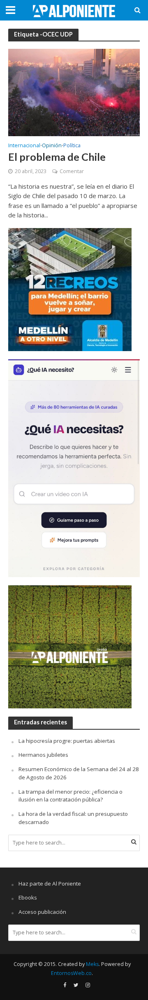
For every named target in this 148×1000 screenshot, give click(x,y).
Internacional (24, 146)
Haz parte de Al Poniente (49, 883)
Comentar (72, 171)
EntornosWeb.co (71, 973)
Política (72, 146)
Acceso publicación (42, 912)
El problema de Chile (57, 157)
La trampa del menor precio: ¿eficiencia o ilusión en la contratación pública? (70, 796)
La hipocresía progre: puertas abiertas (66, 740)
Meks (92, 964)
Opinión (52, 146)
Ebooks (27, 897)
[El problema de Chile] (74, 92)
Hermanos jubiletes (43, 754)
